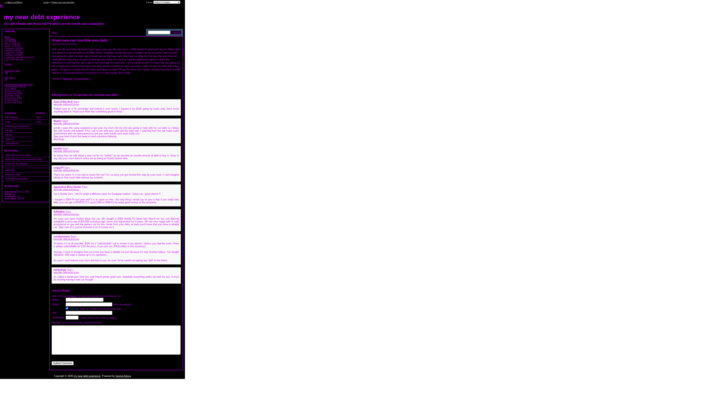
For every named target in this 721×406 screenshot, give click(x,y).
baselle (58, 148)
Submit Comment (62, 363)
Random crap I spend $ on (17, 126)
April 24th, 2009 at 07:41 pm (66, 151)
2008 (38, 122)
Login (46, 2)
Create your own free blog (63, 2)
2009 (38, 117)
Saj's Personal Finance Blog (17, 155)
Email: (55, 304)
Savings (8, 135)
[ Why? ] (113, 318)
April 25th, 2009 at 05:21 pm (66, 239)
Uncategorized (11, 143)
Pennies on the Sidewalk (16, 164)
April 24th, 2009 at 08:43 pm (66, 170)
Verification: (58, 317)
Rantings (9, 130)
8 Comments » (82, 78)
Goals (8, 122)
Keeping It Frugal (12, 174)
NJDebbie (59, 211)
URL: (55, 312)
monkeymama (62, 236)
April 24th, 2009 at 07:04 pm (66, 123)
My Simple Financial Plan (16, 179)
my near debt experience (87, 376)
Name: (55, 299)
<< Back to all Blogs (13, 2)
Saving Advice (123, 376)
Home (54, 32)
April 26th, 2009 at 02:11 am (66, 272)
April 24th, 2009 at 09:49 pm (66, 189)
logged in (73, 296)
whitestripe (10, 170)
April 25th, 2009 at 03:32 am (66, 214)
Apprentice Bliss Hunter (67, 187)
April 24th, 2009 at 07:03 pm (66, 104)
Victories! (9, 139)
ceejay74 (58, 167)
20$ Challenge (11, 117)
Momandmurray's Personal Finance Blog (23, 159)
